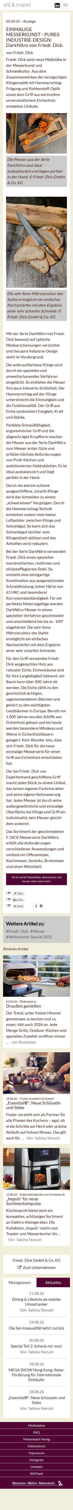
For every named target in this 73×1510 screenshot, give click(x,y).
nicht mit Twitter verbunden (8, 906)
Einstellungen (41, 906)
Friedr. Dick (18, 931)
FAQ (36, 1432)
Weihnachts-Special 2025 (30, 936)
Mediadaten (36, 1425)
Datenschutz (36, 1446)
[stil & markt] (17, 5)
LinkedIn (36, 1467)
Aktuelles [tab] (53, 1282)
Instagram (36, 1460)
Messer (38, 931)
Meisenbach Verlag (36, 1439)
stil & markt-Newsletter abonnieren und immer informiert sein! (37, 879)
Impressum (36, 1453)
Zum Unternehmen (39, 1267)
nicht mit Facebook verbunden (8, 893)
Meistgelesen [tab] (20, 1282)
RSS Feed (36, 1473)
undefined (8, 899)
